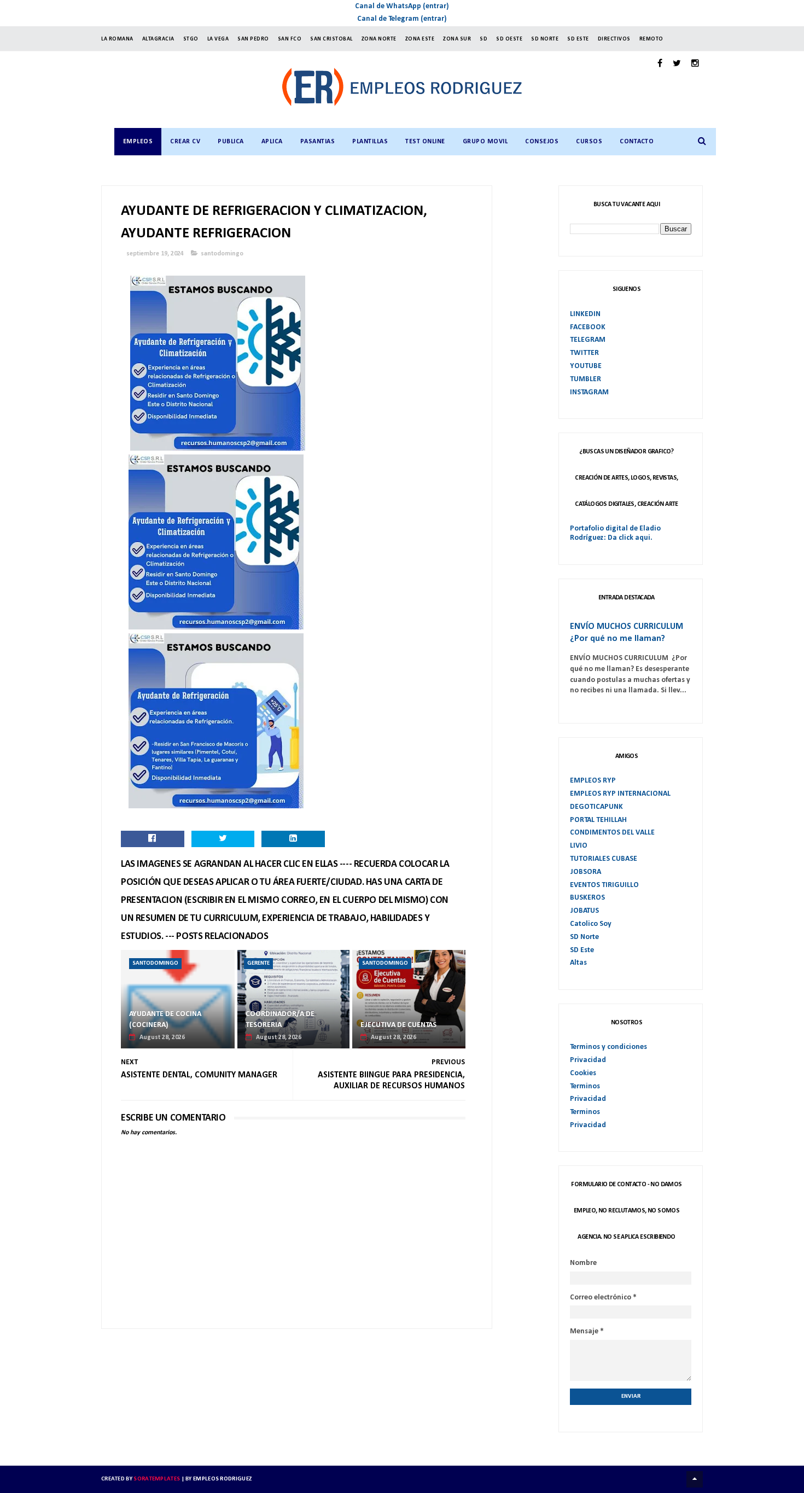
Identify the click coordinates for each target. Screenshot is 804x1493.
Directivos (614, 39)
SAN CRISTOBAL (331, 39)
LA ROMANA (117, 39)
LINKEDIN (585, 314)
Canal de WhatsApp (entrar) (402, 6)
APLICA (272, 141)
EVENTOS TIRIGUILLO (604, 885)
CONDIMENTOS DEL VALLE (612, 833)
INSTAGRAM (589, 392)
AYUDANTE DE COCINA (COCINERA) (165, 1019)
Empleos (138, 141)
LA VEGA (218, 39)
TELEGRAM (587, 340)
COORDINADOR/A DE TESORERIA (280, 1019)
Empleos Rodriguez (222, 1479)
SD (483, 39)
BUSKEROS (587, 898)
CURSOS (589, 141)
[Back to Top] (694, 1479)
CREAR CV (185, 141)
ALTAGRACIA (158, 39)
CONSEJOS (541, 141)
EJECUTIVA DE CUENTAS (398, 1025)
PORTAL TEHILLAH (598, 820)
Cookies (583, 1073)
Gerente (258, 963)
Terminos (585, 1086)
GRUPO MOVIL (485, 141)
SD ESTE (578, 39)
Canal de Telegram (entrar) (402, 19)
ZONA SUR (457, 39)
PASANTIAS (317, 141)
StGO (191, 39)
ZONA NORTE (379, 39)
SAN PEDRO (253, 39)
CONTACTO (637, 141)
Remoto (651, 39)
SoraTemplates (156, 1479)
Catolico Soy (590, 924)
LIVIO (578, 846)
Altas (578, 963)
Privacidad (588, 1060)
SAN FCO (290, 39)
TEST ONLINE (425, 141)
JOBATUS (584, 911)
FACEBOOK (587, 327)
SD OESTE (509, 39)
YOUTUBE (586, 366)
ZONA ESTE (420, 39)
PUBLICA (231, 141)
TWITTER (584, 353)
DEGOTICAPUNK (596, 807)
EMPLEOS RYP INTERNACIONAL (620, 794)
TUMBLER (585, 379)
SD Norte (584, 937)
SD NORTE (544, 39)
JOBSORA (585, 872)
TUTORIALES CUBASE (603, 859)
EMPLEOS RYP (593, 781)
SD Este (582, 950)
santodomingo (222, 253)
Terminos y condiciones (608, 1047)
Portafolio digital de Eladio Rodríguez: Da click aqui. (615, 533)
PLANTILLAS (370, 141)
